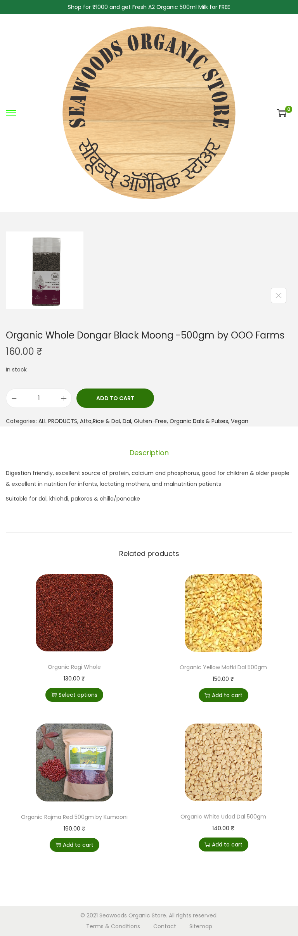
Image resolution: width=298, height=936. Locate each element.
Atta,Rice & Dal (100, 421)
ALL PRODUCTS (57, 421)
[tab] (149, 452)
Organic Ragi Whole (74, 667)
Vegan (239, 421)
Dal (127, 421)
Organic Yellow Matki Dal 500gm (223, 667)
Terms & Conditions (113, 926)
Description (149, 453)
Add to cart (115, 398)
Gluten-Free (150, 421)
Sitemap (200, 926)
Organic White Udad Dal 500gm (223, 816)
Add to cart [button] (227, 695)
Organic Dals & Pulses (199, 421)
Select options (78, 695)
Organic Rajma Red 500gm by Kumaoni (74, 817)
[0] (281, 112)
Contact (164, 926)
